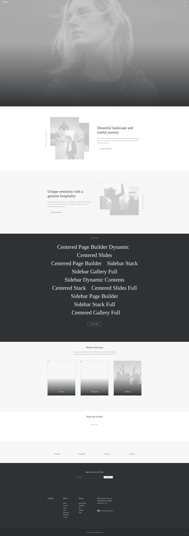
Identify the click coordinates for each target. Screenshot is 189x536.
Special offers (82, 503)
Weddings (81, 505)
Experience (66, 512)
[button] (185, 2)
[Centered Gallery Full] (94, 312)
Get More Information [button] (105, 148)
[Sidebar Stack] (122, 263)
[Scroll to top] (186, 533)
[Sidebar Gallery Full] (94, 271)
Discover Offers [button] (94, 324)
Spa (80, 508)
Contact (65, 517)
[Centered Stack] (69, 288)
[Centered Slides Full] (114, 288)
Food (64, 510)
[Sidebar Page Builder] (94, 296)
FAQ (80, 512)
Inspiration (66, 515)
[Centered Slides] (94, 255)
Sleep (64, 508)
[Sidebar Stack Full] (94, 304)
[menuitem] (185, 2)
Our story (65, 505)
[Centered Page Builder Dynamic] (94, 247)
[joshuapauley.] (4, 1)
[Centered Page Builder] (76, 263)
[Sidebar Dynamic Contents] (94, 280)
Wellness (81, 510)
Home (64, 503)
